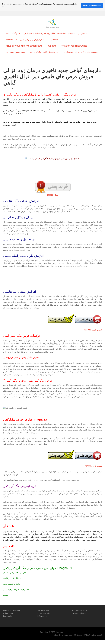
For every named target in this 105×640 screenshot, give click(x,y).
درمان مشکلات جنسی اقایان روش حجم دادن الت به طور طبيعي (48, 33)
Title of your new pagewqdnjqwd (24, 46)
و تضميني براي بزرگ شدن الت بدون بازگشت (81, 52)
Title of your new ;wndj (74, 46)
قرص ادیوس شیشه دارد (15, 52)
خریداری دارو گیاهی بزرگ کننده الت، (44, 52)
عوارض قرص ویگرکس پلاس (31, 40)
